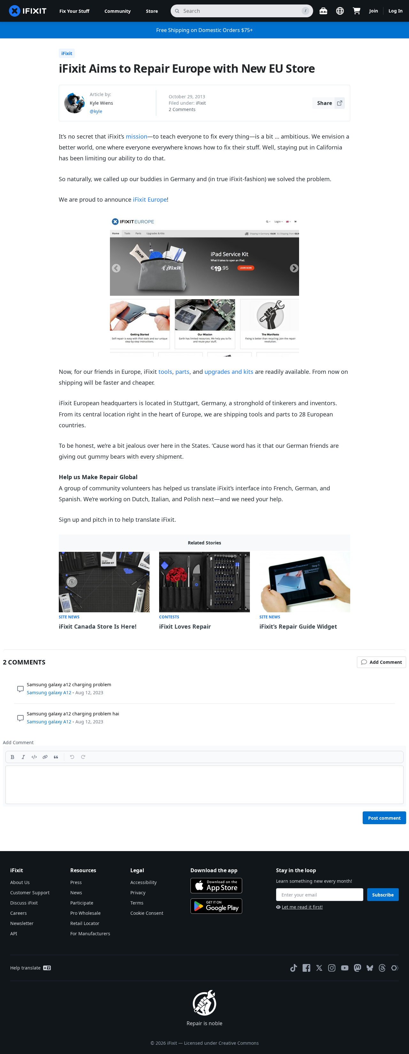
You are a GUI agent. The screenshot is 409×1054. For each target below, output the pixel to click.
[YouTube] (345, 968)
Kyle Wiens (101, 103)
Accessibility (143, 882)
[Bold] (12, 756)
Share (324, 103)
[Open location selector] (340, 10)
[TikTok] (293, 968)
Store (152, 11)
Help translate (25, 968)
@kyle (96, 111)
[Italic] (23, 756)
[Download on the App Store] (216, 885)
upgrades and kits (228, 371)
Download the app (213, 870)
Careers (18, 913)
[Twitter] (319, 968)
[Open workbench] (323, 10)
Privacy (137, 892)
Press (76, 882)
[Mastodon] (357, 968)
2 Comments (182, 109)
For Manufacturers (90, 933)
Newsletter (22, 923)
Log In (396, 11)
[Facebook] (306, 968)
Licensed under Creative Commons (221, 1043)
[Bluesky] (370, 968)
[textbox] (204, 785)
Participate (81, 903)
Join (373, 11)
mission (136, 136)
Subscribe (383, 895)
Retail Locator (84, 923)
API (13, 933)
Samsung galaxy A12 (49, 692)
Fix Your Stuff (74, 11)
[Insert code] (34, 756)
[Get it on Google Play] (216, 906)
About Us (20, 882)
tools (165, 371)
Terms (136, 903)
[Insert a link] (45, 756)
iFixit (66, 53)
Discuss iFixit (24, 903)
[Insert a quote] (56, 756)
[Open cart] (356, 10)
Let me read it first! (302, 907)
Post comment (384, 818)
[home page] (28, 11)
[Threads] (382, 968)
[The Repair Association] (395, 968)
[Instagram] (332, 968)
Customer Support (30, 892)
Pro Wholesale (85, 913)
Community (117, 11)
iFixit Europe (150, 199)
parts (182, 371)
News (76, 892)
